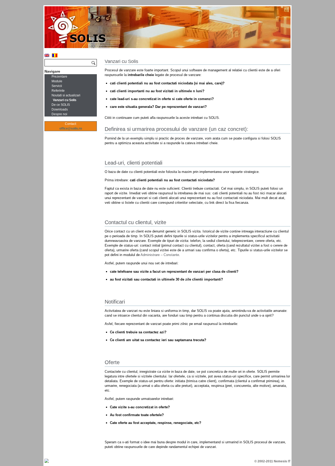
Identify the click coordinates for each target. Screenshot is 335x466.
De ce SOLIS (61, 105)
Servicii (57, 86)
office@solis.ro (70, 128)
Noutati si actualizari (66, 95)
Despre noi (59, 114)
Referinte (58, 90)
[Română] (55, 55)
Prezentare (59, 76)
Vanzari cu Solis (64, 100)
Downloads (60, 109)
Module (57, 81)
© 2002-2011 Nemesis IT (272, 461)
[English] (46, 55)
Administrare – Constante (160, 255)
